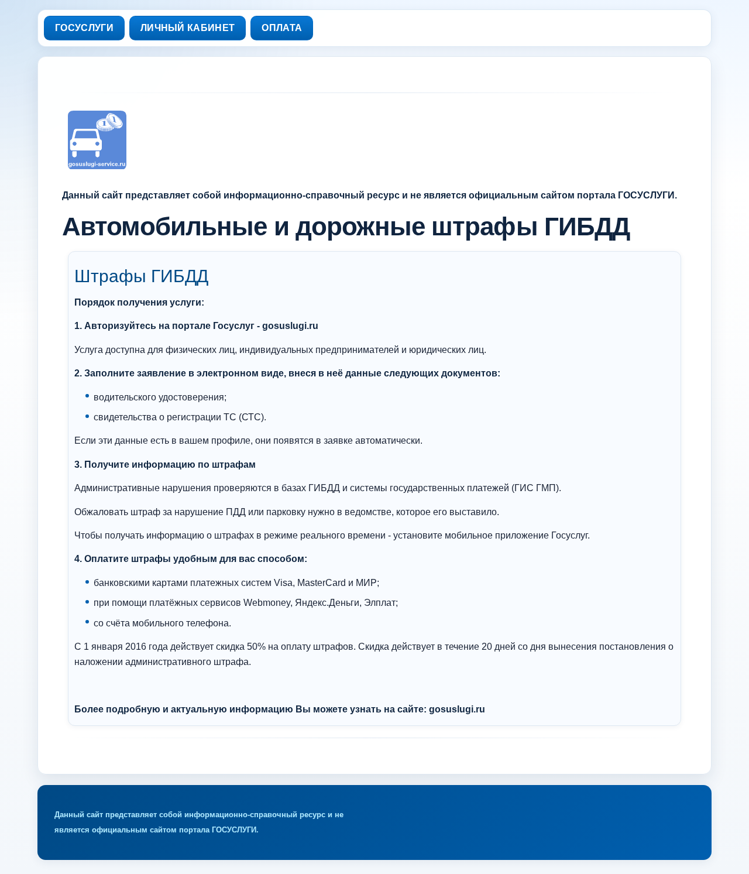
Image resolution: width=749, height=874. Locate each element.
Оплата (282, 28)
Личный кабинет (187, 28)
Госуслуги (84, 28)
